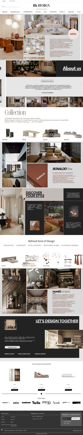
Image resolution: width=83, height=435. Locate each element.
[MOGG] (46, 403)
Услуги (78, 11)
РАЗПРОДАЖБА (28, 11)
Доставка (3, 422)
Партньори (71, 11)
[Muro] (68, 375)
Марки (12, 422)
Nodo (14, 384)
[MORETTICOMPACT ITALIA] (66, 402)
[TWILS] (36, 402)
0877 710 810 (12, 1)
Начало (2, 416)
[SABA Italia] (16, 403)
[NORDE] (56, 403)
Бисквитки (13, 416)
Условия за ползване (5, 424)
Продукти (5, 11)
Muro (68, 384)
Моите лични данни (77, 430)
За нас (45, 11)
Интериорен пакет (15, 11)
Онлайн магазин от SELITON (41, 433)
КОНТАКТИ (53, 11)
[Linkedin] (38, 422)
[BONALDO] (6, 403)
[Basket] (41, 375)
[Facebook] (77, 1)
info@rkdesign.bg (39, 416)
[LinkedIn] (79, 1)
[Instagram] (81, 1)
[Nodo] (14, 375)
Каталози (38, 11)
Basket (41, 384)
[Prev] (2, 37)
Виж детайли (14, 389)
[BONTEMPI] (26, 403)
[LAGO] (76, 402)
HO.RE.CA (62, 11)
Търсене (3, 419)
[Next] (81, 37)
